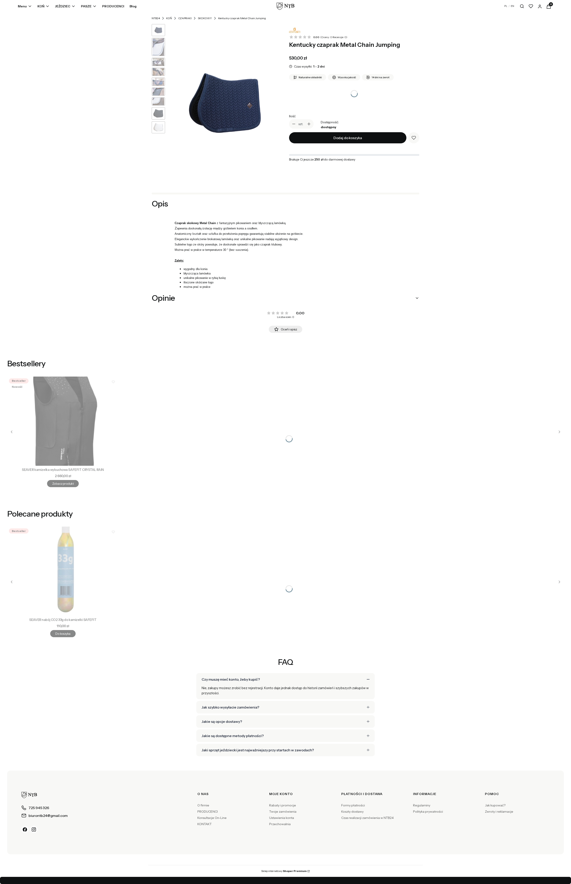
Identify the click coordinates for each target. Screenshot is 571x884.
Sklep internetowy (284, 871)
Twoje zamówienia (282, 812)
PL (505, 6)
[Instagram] (33, 829)
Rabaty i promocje (282, 805)
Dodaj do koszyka (347, 138)
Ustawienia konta (281, 818)
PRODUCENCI (207, 812)
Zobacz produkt (63, 484)
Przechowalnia (280, 824)
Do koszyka (62, 634)
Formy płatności (353, 805)
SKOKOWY (205, 18)
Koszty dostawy (352, 812)
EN (512, 6)
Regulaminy (421, 805)
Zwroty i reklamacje (499, 812)
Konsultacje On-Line (212, 818)
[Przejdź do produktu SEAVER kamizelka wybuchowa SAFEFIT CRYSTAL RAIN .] (63, 421)
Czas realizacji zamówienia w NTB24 (367, 818)
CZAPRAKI (185, 18)
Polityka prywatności (428, 812)
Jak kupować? (495, 805)
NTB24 (156, 18)
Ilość (292, 116)
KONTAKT (204, 824)
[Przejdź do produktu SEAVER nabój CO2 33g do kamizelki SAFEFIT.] (63, 571)
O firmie (203, 805)
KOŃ (169, 18)
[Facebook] (25, 829)
